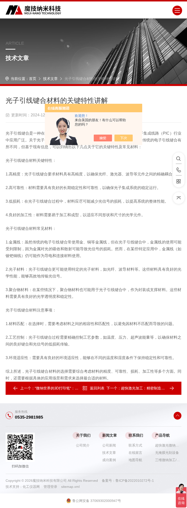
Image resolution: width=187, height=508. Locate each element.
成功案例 (109, 460)
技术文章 (50, 79)
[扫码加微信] (179, 181)
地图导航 (135, 460)
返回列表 (97, 388)
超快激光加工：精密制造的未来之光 (150, 388)
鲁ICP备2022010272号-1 (134, 480)
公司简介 (83, 445)
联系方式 (135, 445)
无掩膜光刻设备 (167, 453)
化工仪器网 (33, 487)
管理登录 (50, 487)
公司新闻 (109, 445)
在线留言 (135, 453)
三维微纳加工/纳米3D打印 (168, 460)
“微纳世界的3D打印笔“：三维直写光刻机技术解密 (75, 388)
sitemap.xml (70, 487)
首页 (32, 79)
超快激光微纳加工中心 (168, 445)
